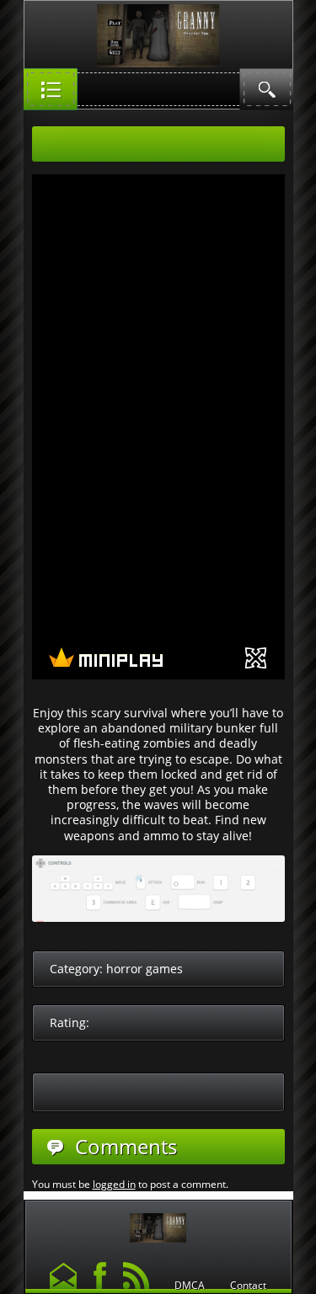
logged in (114, 1184)
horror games (144, 969)
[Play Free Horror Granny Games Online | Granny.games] (158, 1223)
